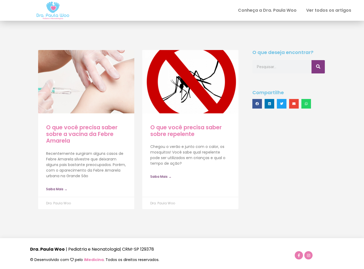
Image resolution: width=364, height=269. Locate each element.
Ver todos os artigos (328, 10)
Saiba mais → (56, 189)
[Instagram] (308, 255)
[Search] (318, 66)
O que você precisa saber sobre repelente (186, 130)
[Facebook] (299, 255)
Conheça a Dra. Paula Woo (267, 10)
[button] (257, 104)
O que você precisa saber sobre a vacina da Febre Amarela (82, 133)
